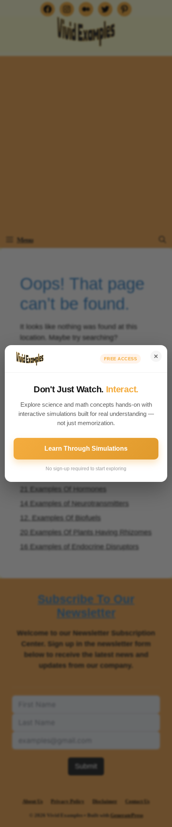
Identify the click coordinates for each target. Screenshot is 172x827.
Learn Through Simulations (86, 448)
